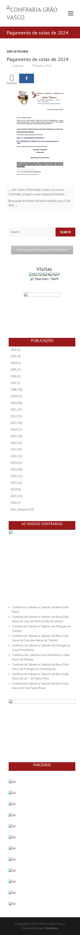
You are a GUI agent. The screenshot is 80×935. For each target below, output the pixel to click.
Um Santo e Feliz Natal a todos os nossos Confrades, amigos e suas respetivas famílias (36, 192)
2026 (13, 503)
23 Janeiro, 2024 (41, 66)
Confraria (17, 66)
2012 (13, 416)
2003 (13, 356)
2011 (13, 409)
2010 (13, 403)
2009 (13, 396)
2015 (13, 436)
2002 (13, 350)
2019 (13, 463)
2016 (13, 443)
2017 (13, 449)
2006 (13, 376)
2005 (13, 370)
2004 (13, 363)
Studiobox (51, 928)
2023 (13, 483)
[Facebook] (26, 78)
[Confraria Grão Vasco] (36, 13)
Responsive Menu (70, 13)
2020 (13, 469)
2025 (13, 496)
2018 (13, 456)
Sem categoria (17, 51)
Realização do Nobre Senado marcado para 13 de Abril (39, 203)
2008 (13, 390)
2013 (13, 423)
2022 (13, 476)
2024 (13, 489)
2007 (13, 383)
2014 (13, 429)
